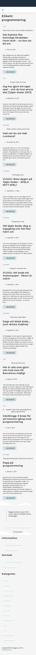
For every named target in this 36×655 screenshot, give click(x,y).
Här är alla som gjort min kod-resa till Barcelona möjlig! (16, 370)
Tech (4, 26)
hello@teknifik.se (7, 650)
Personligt (6, 125)
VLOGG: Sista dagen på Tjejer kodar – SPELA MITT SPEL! (17, 182)
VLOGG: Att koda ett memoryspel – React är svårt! (17, 275)
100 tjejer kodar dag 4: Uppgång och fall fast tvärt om (17, 229)
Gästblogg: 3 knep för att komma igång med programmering (17, 419)
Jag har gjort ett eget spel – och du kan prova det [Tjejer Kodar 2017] (18, 89)
